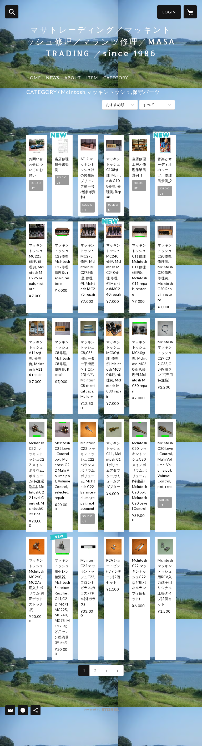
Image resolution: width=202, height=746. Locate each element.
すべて (148, 104)
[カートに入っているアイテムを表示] (190, 11)
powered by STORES (101, 711)
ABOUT (72, 77)
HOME (33, 77)
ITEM (92, 77)
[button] (169, 12)
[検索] (11, 11)
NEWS (52, 77)
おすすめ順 (115, 104)
